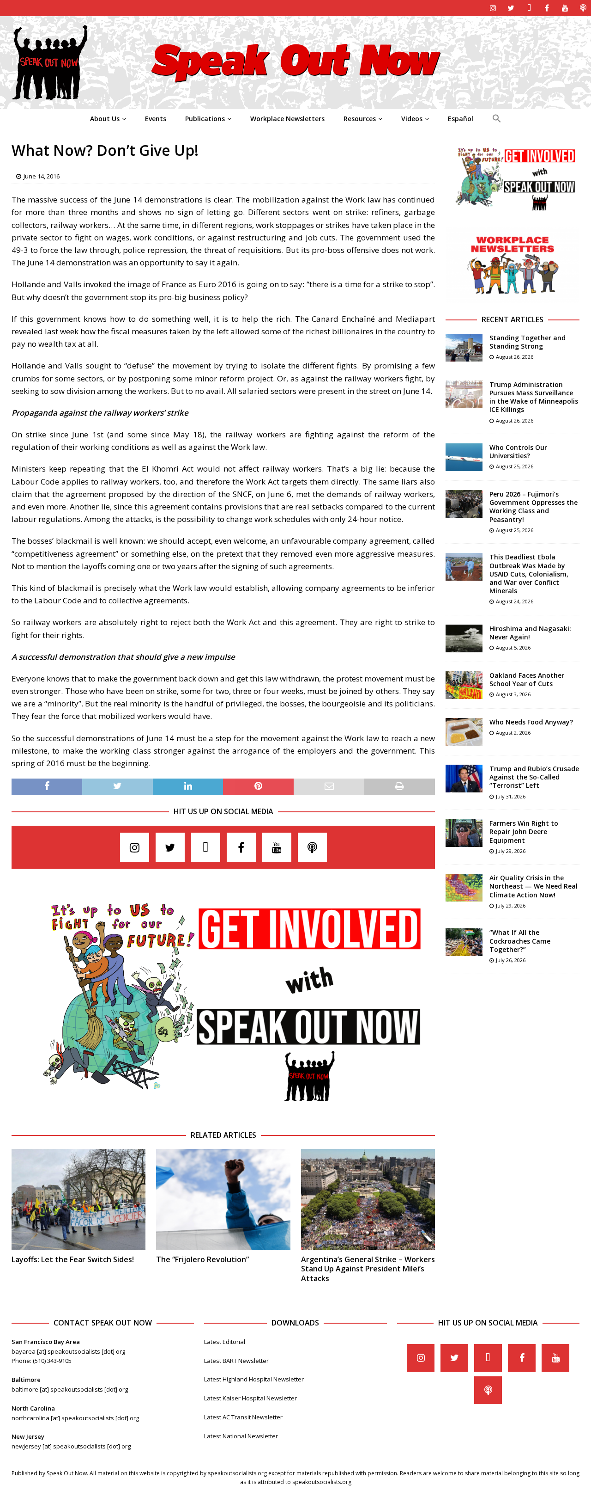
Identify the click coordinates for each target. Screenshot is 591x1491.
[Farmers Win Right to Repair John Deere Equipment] (464, 833)
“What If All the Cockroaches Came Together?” (519, 940)
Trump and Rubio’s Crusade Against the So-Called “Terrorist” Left (534, 777)
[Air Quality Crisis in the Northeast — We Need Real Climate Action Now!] (464, 888)
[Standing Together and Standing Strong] (464, 348)
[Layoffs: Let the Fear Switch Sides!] (78, 1199)
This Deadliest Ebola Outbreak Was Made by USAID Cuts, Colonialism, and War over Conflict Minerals (528, 573)
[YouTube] (565, 8)
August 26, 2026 (514, 356)
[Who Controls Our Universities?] (464, 457)
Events (155, 118)
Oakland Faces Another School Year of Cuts (526, 679)
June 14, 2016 (42, 176)
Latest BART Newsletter (236, 1360)
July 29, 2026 (510, 850)
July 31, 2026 (510, 796)
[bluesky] (529, 8)
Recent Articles (512, 319)
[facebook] (547, 8)
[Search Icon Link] (496, 119)
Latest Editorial (224, 1342)
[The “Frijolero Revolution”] (223, 1199)
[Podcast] (583, 8)
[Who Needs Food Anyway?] (464, 732)
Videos (411, 118)
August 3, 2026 (513, 694)
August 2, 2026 (513, 732)
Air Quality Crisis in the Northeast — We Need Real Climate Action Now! (533, 886)
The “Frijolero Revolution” (202, 1259)
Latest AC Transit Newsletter (243, 1417)
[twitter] (511, 8)
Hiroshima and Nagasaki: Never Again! (530, 632)
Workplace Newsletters (287, 118)
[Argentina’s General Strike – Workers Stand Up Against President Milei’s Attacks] (368, 1199)
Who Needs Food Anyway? (531, 722)
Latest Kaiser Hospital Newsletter (250, 1398)
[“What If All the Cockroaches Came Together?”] (464, 942)
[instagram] (493, 8)
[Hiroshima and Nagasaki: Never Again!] (464, 638)
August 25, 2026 (514, 466)
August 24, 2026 (514, 601)
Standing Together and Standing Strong (527, 341)
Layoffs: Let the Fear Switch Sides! (73, 1259)
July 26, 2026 (510, 960)
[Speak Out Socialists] (295, 103)
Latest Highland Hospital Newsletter (254, 1379)
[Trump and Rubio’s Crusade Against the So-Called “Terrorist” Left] (464, 778)
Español (460, 118)
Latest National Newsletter (241, 1436)
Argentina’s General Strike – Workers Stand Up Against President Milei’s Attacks (368, 1269)
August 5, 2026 (513, 647)
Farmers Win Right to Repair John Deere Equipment (523, 831)
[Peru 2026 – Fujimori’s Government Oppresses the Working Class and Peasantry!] (464, 504)
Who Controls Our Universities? (518, 451)
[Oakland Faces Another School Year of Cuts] (464, 685)
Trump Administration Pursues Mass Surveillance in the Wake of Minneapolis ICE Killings (533, 397)
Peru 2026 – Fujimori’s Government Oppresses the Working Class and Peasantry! (533, 507)
